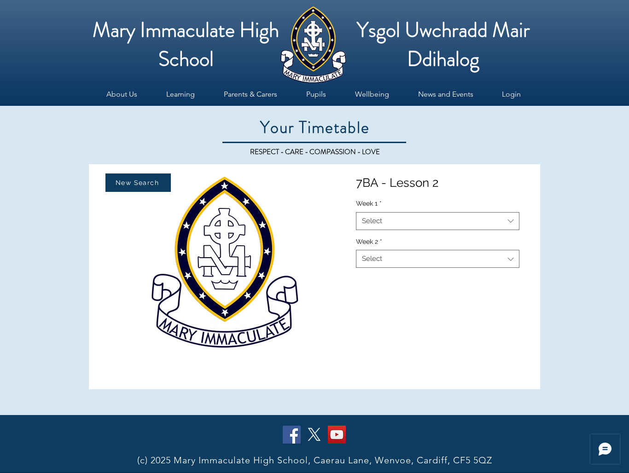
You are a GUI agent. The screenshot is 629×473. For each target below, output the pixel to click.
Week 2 (369, 241)
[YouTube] (337, 435)
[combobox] (437, 221)
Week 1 (369, 203)
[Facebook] (292, 435)
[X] (314, 435)
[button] (121, 94)
